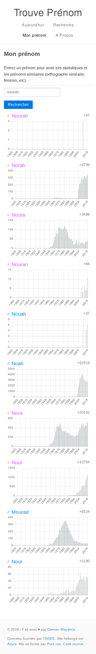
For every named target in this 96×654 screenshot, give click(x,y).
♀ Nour (14, 462)
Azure (12, 644)
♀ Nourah (17, 116)
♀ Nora (14, 413)
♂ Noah (14, 363)
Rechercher (18, 105)
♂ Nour (14, 561)
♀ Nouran (17, 264)
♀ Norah (15, 165)
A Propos (64, 35)
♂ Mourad (17, 512)
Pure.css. (54, 644)
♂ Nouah (16, 314)
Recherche (63, 25)
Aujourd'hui (33, 25)
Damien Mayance (61, 629)
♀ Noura (15, 215)
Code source (73, 644)
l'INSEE (49, 638)
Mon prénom (35, 35)
